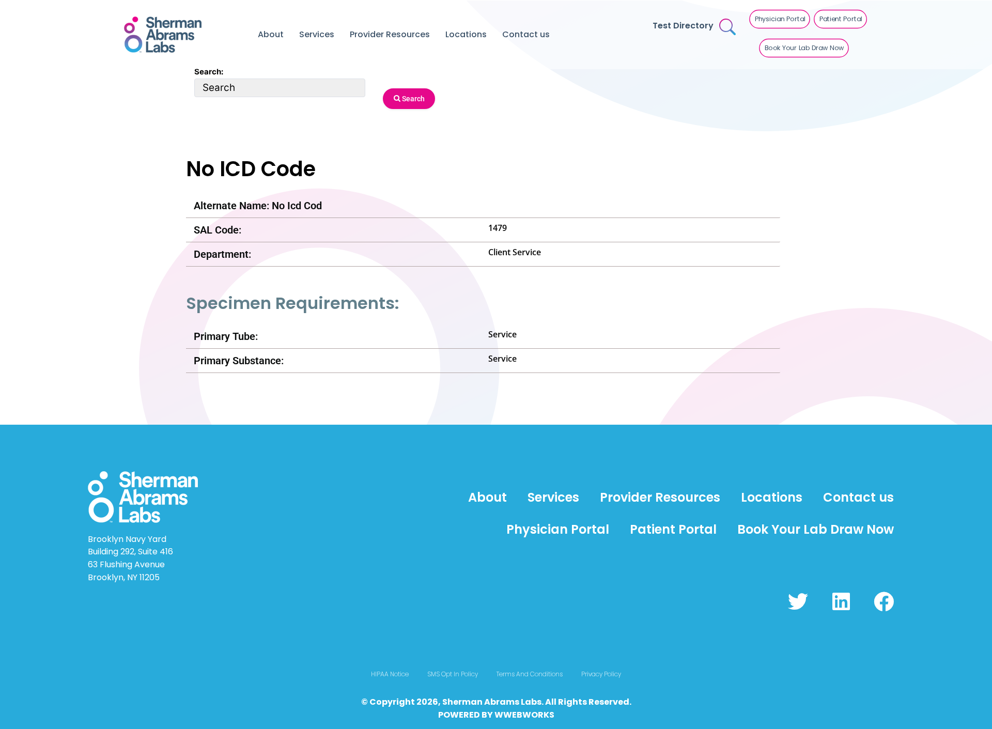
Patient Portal (673, 529)
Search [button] (412, 99)
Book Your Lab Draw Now (815, 529)
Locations (466, 34)
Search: (208, 71)
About (271, 34)
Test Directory (683, 26)
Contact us (526, 34)
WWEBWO (516, 715)
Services (316, 34)
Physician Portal (557, 529)
